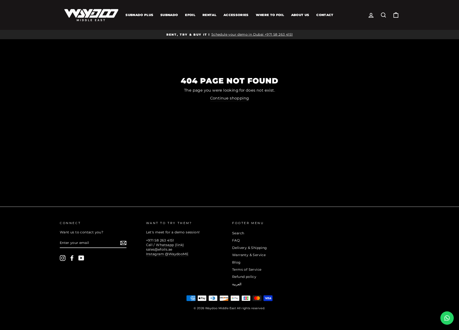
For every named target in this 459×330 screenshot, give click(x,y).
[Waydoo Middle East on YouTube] (81, 258)
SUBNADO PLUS (139, 15)
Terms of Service (246, 269)
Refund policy (244, 277)
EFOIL (190, 15)
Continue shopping (229, 98)
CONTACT (324, 15)
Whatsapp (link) (170, 245)
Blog (236, 262)
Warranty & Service (249, 255)
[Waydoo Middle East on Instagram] (63, 258)
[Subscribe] (123, 243)
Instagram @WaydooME (167, 254)
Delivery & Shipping (249, 248)
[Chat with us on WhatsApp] (447, 318)
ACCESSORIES (236, 15)
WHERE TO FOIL (270, 15)
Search (238, 233)
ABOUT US (300, 15)
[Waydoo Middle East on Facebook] (72, 258)
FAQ (236, 240)
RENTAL (209, 15)
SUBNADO (169, 15)
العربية (236, 284)
